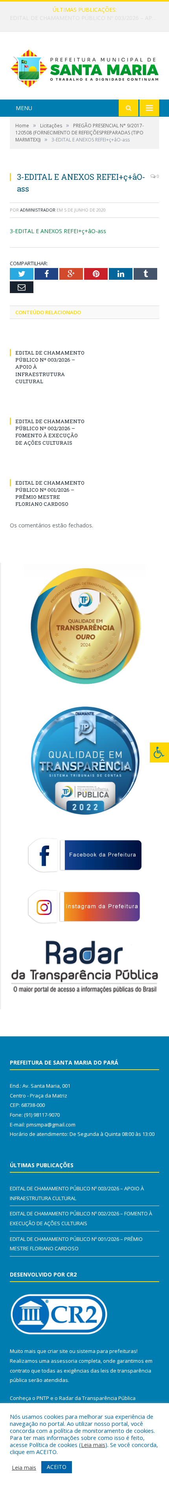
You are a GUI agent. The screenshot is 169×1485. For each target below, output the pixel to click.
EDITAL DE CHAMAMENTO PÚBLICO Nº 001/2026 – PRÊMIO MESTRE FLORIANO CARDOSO (49, 493)
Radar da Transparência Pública (97, 1398)
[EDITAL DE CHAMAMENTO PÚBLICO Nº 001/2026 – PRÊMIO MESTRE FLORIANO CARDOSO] (47, 468)
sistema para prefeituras (106, 1351)
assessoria (64, 1360)
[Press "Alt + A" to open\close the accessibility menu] (159, 752)
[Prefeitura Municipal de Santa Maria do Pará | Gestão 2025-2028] (84, 67)
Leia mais (93, 1444)
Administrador (37, 210)
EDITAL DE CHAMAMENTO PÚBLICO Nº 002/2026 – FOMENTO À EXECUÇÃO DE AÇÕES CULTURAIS (86, 18)
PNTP (43, 1398)
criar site (58, 1351)
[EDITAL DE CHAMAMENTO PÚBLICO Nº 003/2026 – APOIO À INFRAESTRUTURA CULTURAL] (47, 338)
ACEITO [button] (56, 1467)
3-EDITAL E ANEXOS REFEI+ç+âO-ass (58, 231)
